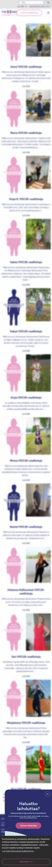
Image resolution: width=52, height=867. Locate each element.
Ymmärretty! (26, 862)
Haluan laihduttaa (28, 825)
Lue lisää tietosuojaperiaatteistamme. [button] (18, 851)
